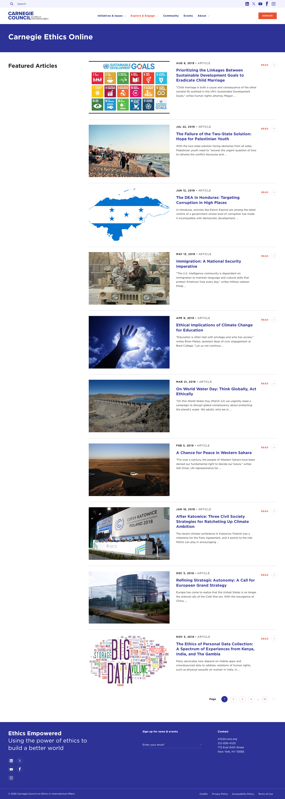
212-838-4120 (227, 743)
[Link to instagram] (273, 3)
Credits (204, 794)
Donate (267, 15)
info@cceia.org (227, 739)
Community (171, 15)
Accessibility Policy (243, 794)
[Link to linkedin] (247, 3)
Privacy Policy (220, 794)
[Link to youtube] (260, 3)
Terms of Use (265, 794)
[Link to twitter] (253, 3)
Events (188, 15)
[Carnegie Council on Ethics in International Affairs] (28, 16)
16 (265, 699)
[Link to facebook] (267, 3)
